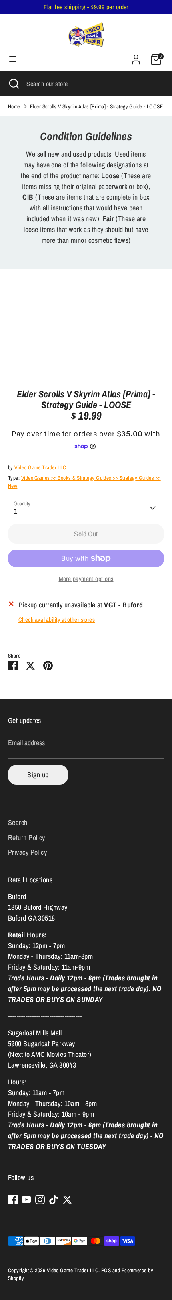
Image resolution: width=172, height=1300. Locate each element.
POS (106, 1270)
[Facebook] (13, 1199)
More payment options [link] (86, 579)
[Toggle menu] (13, 59)
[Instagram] (40, 1199)
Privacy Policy (27, 852)
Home (14, 106)
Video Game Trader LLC (40, 467)
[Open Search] (13, 83)
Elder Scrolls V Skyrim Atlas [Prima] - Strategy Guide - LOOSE (96, 106)
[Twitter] (67, 1199)
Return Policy (26, 837)
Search (18, 822)
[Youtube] (26, 1199)
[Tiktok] (53, 1199)
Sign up (37, 775)
